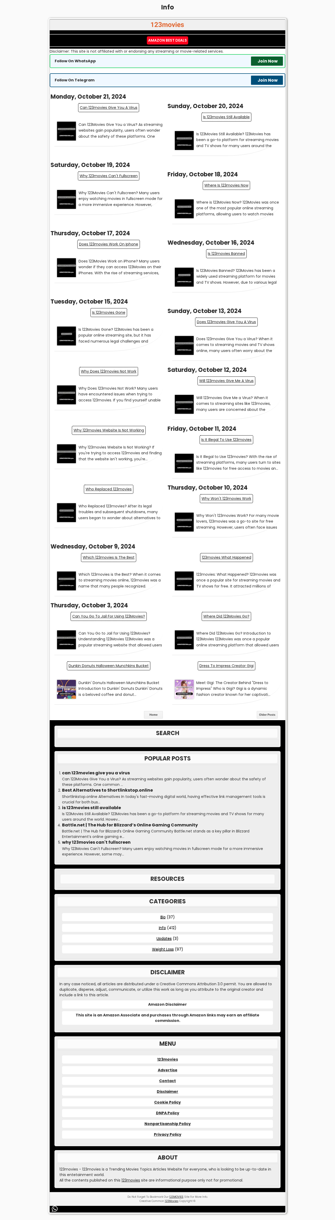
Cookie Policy (167, 1102)
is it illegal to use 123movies (226, 439)
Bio (163, 917)
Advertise (167, 1070)
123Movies (171, 1201)
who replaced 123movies (109, 489)
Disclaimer (167, 1091)
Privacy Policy (167, 1134)
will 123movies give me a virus (226, 380)
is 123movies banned (226, 253)
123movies (167, 1059)
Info (162, 927)
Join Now (268, 61)
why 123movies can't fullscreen (109, 175)
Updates (164, 938)
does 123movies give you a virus (226, 321)
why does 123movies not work (108, 371)
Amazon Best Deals (167, 40)
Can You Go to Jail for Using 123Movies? (108, 616)
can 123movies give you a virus (108, 107)
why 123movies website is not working (109, 430)
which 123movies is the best (109, 557)
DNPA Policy (167, 1113)
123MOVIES (176, 1197)
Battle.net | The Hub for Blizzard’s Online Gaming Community (130, 825)
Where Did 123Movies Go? (226, 616)
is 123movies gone (108, 312)
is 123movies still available (226, 117)
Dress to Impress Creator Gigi (226, 665)
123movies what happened (226, 557)
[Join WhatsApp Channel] (56, 1208)
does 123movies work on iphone (108, 244)
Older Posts (267, 714)
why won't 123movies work (226, 498)
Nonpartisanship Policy (167, 1123)
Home (153, 714)
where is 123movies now (226, 185)
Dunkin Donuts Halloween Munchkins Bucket (109, 665)
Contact (167, 1080)
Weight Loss (163, 949)
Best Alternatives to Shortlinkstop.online (107, 790)
